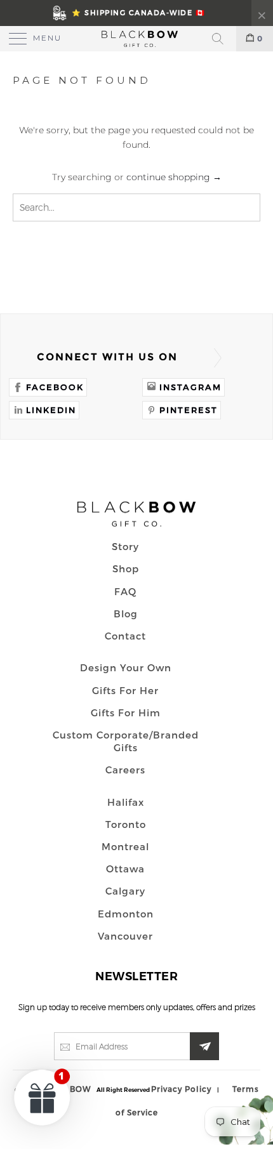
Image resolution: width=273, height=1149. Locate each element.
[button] (42, 1097)
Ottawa (125, 868)
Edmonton (126, 913)
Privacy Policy (181, 1088)
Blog (126, 613)
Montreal (125, 846)
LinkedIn (51, 410)
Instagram (190, 387)
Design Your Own (125, 667)
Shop (125, 568)
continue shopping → (174, 177)
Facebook (55, 387)
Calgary (125, 890)
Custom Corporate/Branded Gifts (126, 741)
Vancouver (125, 936)
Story (125, 546)
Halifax (125, 802)
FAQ (125, 591)
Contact (125, 635)
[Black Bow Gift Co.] (137, 38)
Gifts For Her (125, 690)
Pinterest (188, 410)
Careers (125, 769)
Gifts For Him (126, 712)
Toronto (125, 824)
